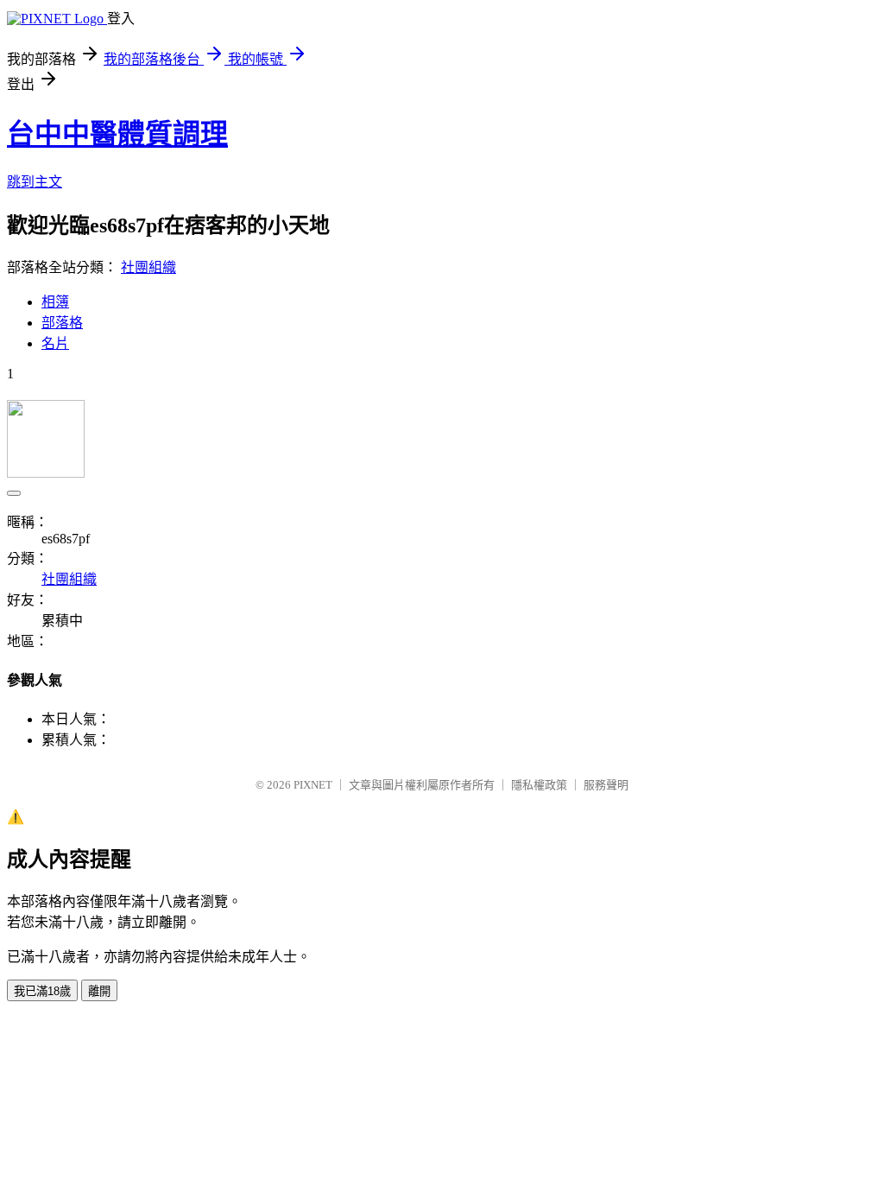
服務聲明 (606, 784)
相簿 (55, 302)
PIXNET (313, 784)
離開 (99, 991)
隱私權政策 (539, 784)
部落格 (62, 322)
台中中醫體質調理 (117, 133)
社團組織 (148, 267)
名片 (55, 343)
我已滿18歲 (42, 991)
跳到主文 (34, 181)
